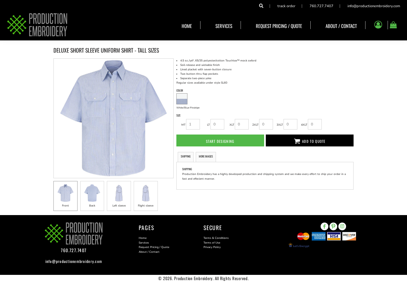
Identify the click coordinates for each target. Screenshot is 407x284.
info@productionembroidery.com (373, 6)
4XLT (304, 125)
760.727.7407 (321, 6)
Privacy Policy (212, 247)
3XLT (280, 125)
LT (208, 125)
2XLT (255, 125)
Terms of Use (212, 243)
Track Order (286, 6)
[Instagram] (342, 226)
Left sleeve (119, 206)
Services (144, 243)
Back (92, 206)
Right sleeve (145, 206)
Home (142, 238)
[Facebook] (324, 226)
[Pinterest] (333, 226)
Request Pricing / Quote (154, 247)
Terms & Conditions (216, 238)
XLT (232, 125)
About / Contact (149, 252)
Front (65, 206)
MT (183, 125)
